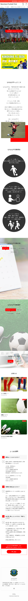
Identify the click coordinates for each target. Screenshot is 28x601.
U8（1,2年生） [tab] (13, 248)
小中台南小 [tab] (18, 313)
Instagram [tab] (11, 361)
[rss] (14, 594)
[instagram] (14, 588)
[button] (12, 48)
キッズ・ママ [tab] (5, 248)
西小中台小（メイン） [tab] (10, 309)
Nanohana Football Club (9, 4)
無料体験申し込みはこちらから (14, 31)
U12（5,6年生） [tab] (14, 252)
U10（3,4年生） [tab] (22, 248)
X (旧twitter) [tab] (17, 361)
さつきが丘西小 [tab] (11, 313)
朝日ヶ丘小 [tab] (19, 309)
